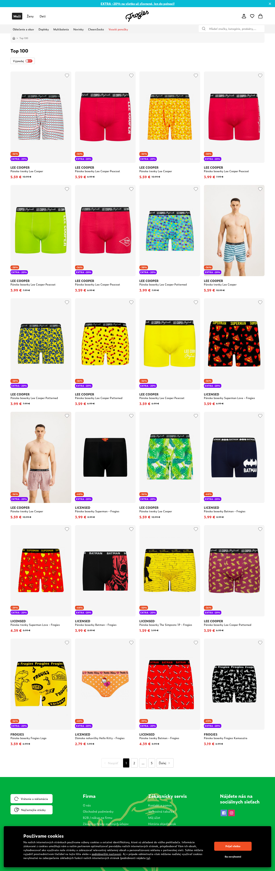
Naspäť (113, 763)
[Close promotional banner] (270, 4)
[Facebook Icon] (224, 813)
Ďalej (162, 763)
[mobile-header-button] (244, 16)
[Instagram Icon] (231, 813)
